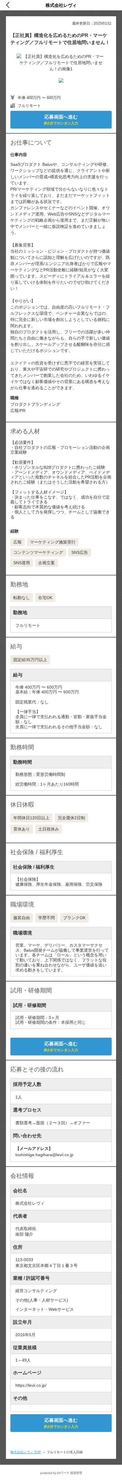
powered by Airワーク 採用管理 (61, 1472)
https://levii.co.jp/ (30, 1385)
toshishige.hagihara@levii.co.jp (44, 1154)
